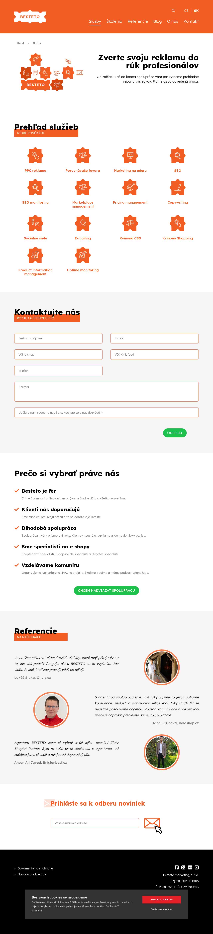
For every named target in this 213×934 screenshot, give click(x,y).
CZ (186, 10)
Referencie (138, 21)
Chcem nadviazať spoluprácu (106, 590)
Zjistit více (37, 910)
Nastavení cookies (161, 909)
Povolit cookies (162, 899)
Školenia (114, 21)
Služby (95, 21)
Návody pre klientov (32, 874)
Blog (157, 21)
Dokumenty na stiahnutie (35, 868)
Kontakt (191, 21)
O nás (172, 21)
